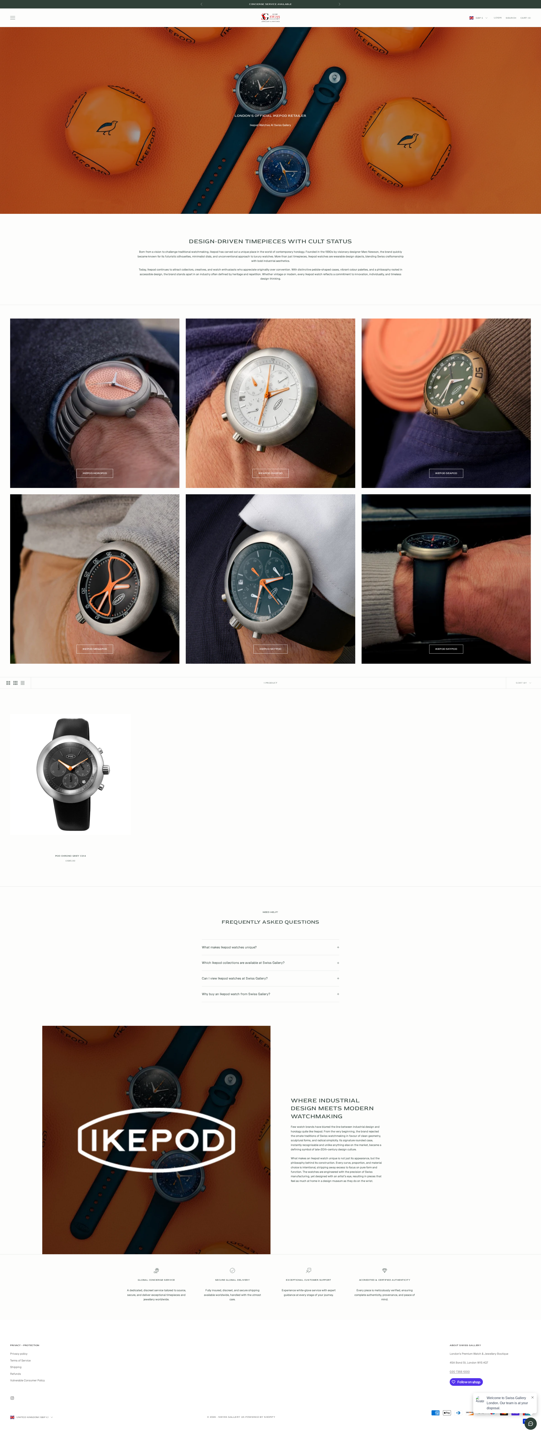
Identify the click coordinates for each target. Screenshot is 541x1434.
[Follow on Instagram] (12, 1398)
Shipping (16, 1367)
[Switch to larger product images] (8, 683)
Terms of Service (20, 1360)
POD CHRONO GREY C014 (70, 855)
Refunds (15, 1374)
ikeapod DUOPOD (270, 473)
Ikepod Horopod (95, 473)
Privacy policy (18, 1354)
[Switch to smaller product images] (15, 683)
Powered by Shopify (260, 1417)
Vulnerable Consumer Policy (27, 1380)
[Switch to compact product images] (23, 683)
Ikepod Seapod (446, 473)
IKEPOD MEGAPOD (95, 649)
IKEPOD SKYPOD (270, 649)
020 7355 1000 (460, 1372)
